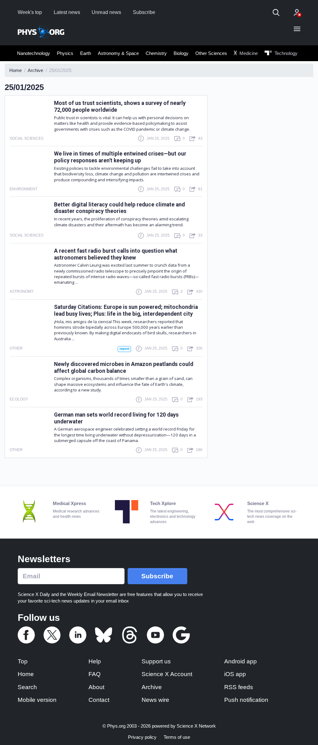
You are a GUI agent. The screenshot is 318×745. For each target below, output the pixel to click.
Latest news (67, 12)
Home (26, 674)
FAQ (95, 674)
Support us (156, 661)
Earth (85, 53)
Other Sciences (211, 53)
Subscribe (144, 12)
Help (95, 661)
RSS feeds (238, 687)
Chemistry (156, 53)
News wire (155, 700)
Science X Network (196, 726)
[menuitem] (33, 53)
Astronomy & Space (118, 53)
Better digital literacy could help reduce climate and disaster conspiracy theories (119, 207)
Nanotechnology (33, 53)
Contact (99, 700)
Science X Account (167, 674)
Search (27, 687)
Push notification (246, 700)
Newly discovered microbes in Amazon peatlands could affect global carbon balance (123, 367)
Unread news (106, 12)
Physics (65, 53)
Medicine (248, 53)
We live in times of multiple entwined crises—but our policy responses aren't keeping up (120, 157)
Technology (285, 53)
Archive (152, 687)
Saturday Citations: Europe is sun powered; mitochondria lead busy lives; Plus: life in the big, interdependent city (126, 310)
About (96, 687)
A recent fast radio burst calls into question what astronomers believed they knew (115, 254)
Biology (181, 53)
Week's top (30, 12)
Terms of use (177, 737)
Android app (240, 661)
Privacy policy (142, 737)
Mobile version (37, 700)
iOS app (235, 674)
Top (23, 661)
